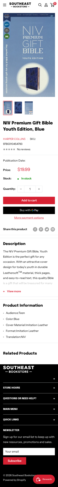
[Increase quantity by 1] (39, 189)
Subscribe (14, 461)
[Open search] (40, 5)
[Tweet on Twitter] (47, 229)
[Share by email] (53, 229)
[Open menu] (4, 5)
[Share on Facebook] (35, 229)
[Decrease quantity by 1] (21, 189)
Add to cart (29, 200)
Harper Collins (14, 138)
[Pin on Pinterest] (41, 229)
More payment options (29, 217)
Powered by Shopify (14, 479)
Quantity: (9, 189)
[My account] (46, 5)
